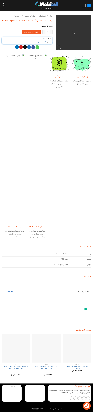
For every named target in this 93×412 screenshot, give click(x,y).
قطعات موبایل (29, 16)
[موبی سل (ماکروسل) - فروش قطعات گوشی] (46, 3)
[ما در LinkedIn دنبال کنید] (72, 398)
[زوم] (59, 47)
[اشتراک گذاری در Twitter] (29, 47)
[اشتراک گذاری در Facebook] (33, 47)
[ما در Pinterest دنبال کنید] (76, 398)
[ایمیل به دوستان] (25, 47)
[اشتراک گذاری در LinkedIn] (17, 47)
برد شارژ (17, 16)
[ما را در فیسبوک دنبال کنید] (88, 398)
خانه (51, 16)
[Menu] (89, 6)
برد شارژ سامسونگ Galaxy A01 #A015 (77, 368)
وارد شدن (7, 292)
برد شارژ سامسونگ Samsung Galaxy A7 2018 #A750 (46, 368)
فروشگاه (42, 16)
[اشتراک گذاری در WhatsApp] (37, 47)
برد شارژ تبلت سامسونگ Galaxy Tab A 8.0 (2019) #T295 (16, 368)
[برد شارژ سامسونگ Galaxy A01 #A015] (77, 348)
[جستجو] (84, 5)
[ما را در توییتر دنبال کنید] (80, 398)
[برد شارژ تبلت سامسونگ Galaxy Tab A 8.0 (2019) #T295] (16, 348)
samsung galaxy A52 (39, 42)
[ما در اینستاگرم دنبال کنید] (84, 398)
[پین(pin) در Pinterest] (21, 47)
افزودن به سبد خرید (31, 32)
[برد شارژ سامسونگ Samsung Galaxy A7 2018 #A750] (46, 348)
